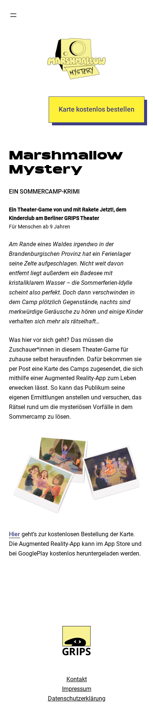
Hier (14, 534)
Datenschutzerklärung (76, 698)
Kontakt (76, 679)
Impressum (76, 688)
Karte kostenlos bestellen (96, 109)
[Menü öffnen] (13, 15)
